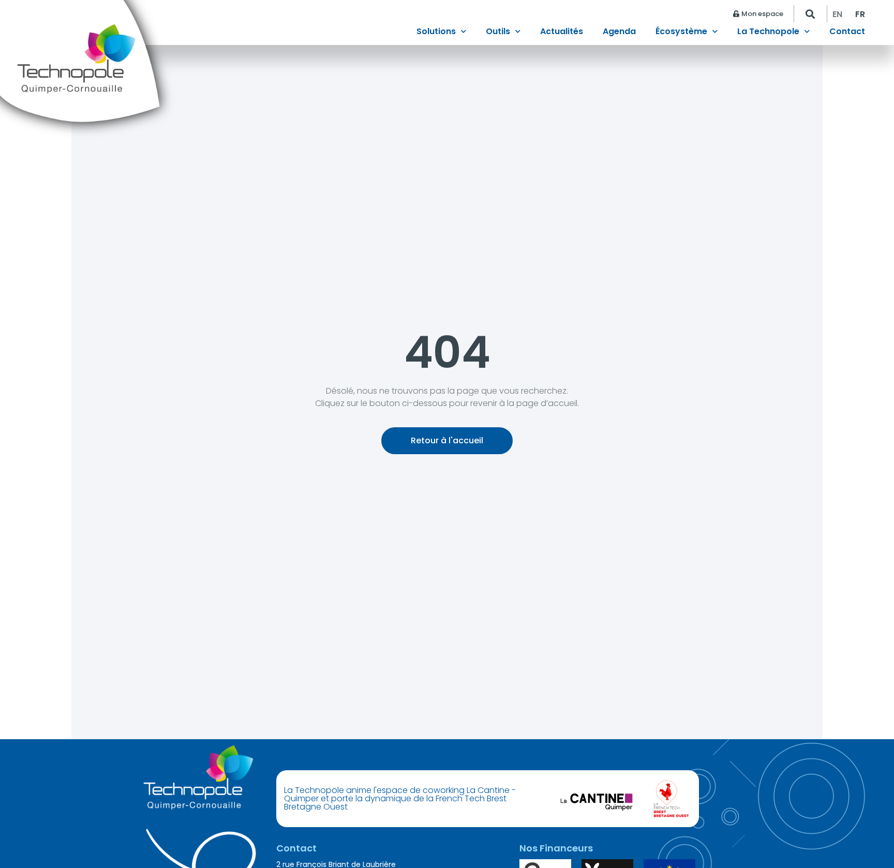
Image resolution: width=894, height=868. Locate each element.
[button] (810, 13)
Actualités (561, 32)
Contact (847, 32)
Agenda (619, 32)
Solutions (436, 32)
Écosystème (681, 32)
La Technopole (768, 32)
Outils (498, 32)
